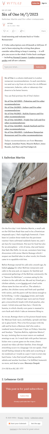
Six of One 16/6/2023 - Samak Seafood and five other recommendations (24, 127)
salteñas (10, 267)
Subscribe (35, 3)
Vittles (10, 23)
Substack (13, 429)
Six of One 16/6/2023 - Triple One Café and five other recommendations (25, 121)
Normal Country (20, 57)
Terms (26, 418)
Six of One (6, 10)
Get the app (35, 423)
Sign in (44, 3)
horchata (25, 295)
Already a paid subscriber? (24, 402)
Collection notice (37, 418)
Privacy (20, 418)
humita (24, 283)
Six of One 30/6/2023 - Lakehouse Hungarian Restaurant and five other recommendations (24, 134)
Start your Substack (18, 423)
